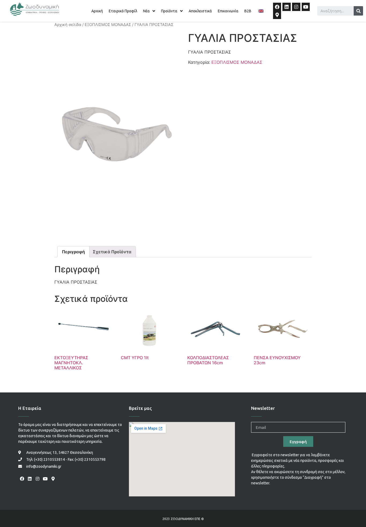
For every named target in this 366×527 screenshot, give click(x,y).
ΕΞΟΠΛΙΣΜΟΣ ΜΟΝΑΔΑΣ (108, 24)
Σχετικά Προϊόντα (112, 251)
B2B (247, 11)
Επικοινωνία (228, 11)
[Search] (358, 11)
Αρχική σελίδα (67, 24)
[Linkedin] (286, 7)
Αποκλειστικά (200, 11)
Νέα (146, 11)
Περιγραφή (73, 251)
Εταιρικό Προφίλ (123, 11)
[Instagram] (296, 7)
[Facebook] (277, 7)
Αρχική (97, 11)
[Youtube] (306, 7)
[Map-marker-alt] (277, 15)
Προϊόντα (169, 11)
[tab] (73, 251)
